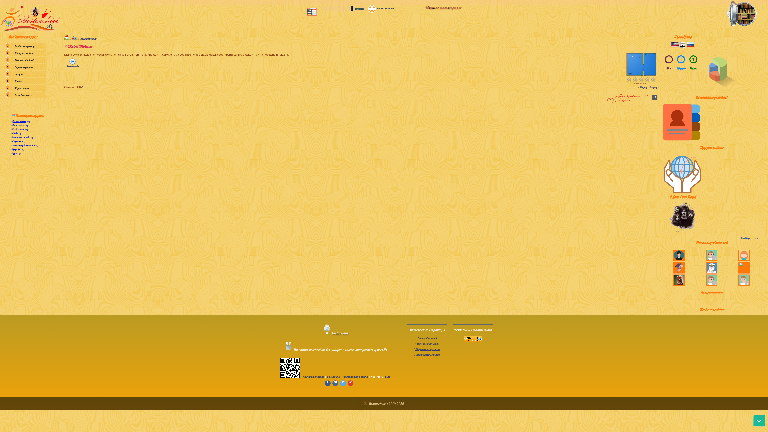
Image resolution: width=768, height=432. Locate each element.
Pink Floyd (745, 238)
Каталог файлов (24, 60)
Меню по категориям (443, 7)
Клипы (18, 81)
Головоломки (18, 129)
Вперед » (654, 87)
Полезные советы (24, 53)
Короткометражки (427, 349)
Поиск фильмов (427, 338)
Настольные (18, 125)
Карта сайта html (313, 376)
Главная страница (25, 46)
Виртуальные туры (427, 355)
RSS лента (333, 376)
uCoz (387, 376)
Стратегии (17, 141)
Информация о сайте (355, 376)
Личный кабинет (385, 8)
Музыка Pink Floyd (427, 343)
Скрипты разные (24, 67)
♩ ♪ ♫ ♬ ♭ (735, 238)
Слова (15, 133)
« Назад (642, 87)
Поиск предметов (20, 137)
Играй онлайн (22, 88)
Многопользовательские (23, 145)
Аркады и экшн (19, 121)
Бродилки (16, 149)
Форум (19, 74)
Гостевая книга (23, 95)
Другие (15, 153)
